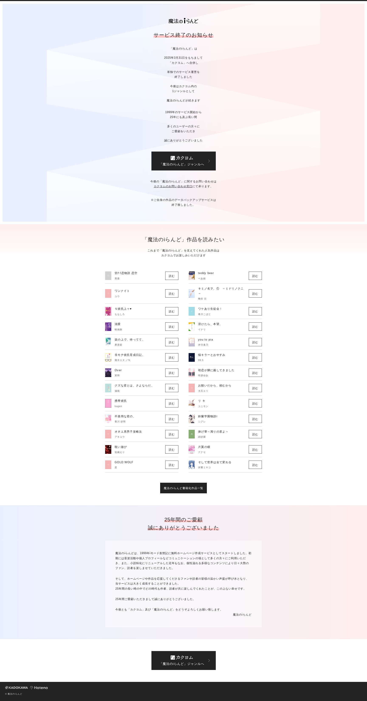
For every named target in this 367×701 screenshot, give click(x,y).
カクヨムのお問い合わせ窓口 (173, 186)
